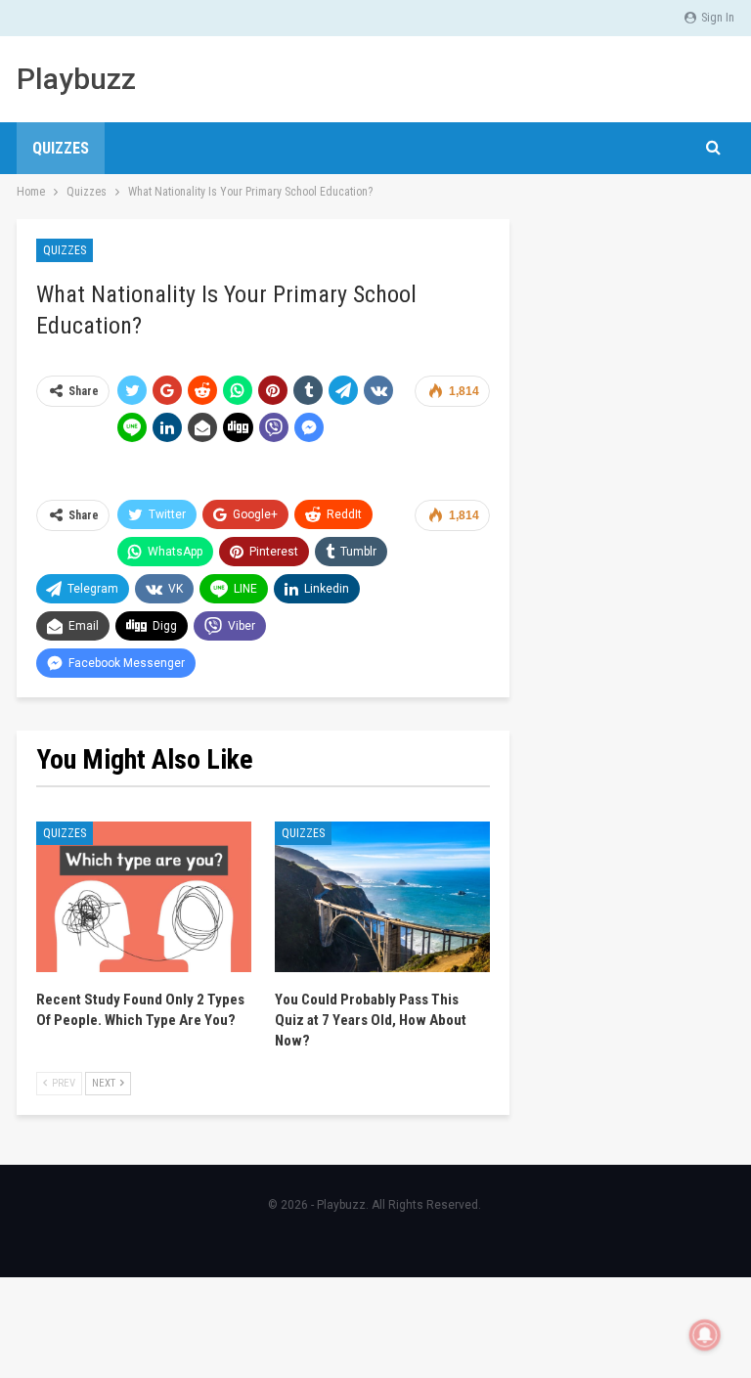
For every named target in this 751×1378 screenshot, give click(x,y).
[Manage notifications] (705, 1335)
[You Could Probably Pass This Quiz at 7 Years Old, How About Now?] (382, 897)
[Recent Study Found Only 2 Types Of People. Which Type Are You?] (143, 897)
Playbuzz (76, 79)
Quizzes (60, 148)
